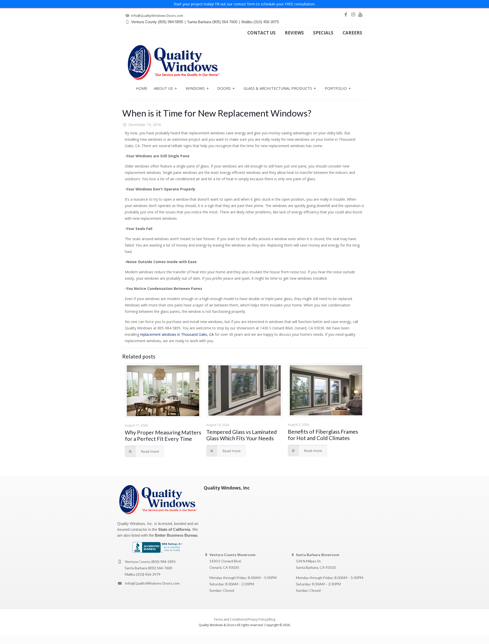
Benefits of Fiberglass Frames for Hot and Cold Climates (323, 434)
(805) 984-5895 (163, 561)
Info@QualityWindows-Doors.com (152, 583)
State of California (174, 529)
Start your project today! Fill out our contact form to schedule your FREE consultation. (244, 4)
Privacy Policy (257, 619)
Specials (323, 33)
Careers (352, 33)
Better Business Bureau (176, 535)
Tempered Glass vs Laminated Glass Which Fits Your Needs (241, 435)
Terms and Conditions (230, 619)
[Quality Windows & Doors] (173, 62)
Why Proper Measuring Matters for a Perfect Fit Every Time (163, 435)
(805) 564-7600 (160, 568)
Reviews (294, 33)
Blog (272, 619)
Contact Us (261, 33)
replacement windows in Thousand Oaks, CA (177, 334)
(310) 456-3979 (148, 574)
